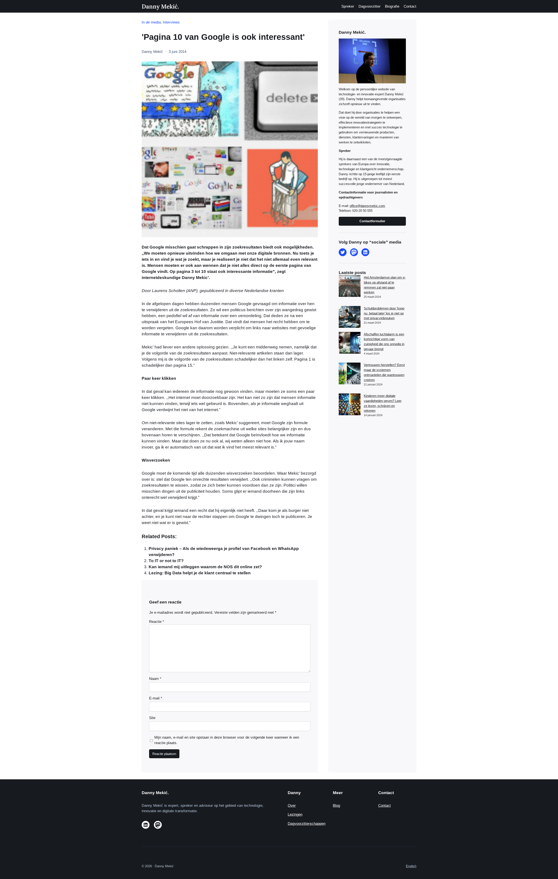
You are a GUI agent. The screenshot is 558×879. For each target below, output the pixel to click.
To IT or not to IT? (166, 560)
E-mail (155, 698)
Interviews (171, 22)
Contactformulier (372, 221)
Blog (336, 805)
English (411, 866)
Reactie (156, 622)
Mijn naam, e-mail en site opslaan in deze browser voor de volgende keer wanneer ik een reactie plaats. (226, 740)
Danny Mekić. (160, 6)
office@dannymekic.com (367, 206)
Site (152, 718)
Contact (384, 805)
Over (292, 805)
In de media (151, 22)
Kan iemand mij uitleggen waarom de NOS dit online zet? (205, 567)
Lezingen (295, 814)
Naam (155, 679)
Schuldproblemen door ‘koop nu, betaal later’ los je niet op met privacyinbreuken (384, 313)
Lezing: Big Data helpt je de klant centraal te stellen (200, 573)
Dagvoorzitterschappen (306, 824)
